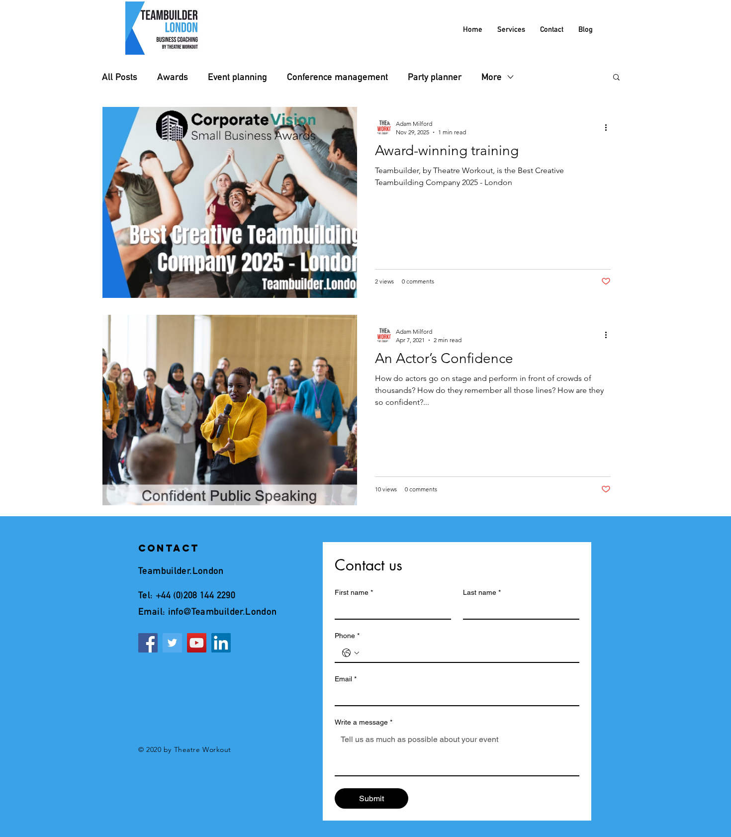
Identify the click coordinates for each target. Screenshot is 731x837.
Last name (482, 592)
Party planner (434, 77)
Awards (172, 77)
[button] (616, 78)
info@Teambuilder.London (222, 611)
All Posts (119, 77)
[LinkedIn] (221, 642)
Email (346, 679)
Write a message (363, 722)
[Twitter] (172, 642)
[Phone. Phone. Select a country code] (351, 653)
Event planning (237, 77)
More (491, 77)
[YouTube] (196, 642)
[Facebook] (148, 642)
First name (354, 592)
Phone (347, 636)
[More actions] (609, 127)
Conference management (337, 77)
